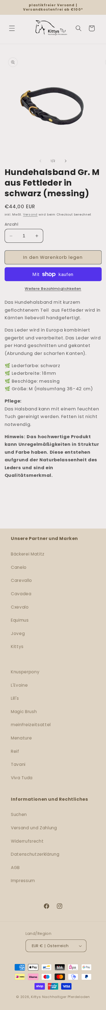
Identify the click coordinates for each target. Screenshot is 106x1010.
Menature (21, 738)
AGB (15, 867)
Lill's (15, 698)
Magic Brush (24, 711)
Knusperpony (25, 672)
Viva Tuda (22, 778)
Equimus (20, 620)
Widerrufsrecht (27, 841)
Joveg (18, 633)
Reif (15, 751)
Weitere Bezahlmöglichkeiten (53, 288)
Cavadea (21, 594)
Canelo (19, 567)
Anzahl (11, 224)
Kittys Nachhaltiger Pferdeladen (60, 996)
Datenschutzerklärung (35, 854)
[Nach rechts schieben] (65, 161)
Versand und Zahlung (34, 828)
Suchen (19, 814)
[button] (11, 28)
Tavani (18, 764)
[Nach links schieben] (40, 161)
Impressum (23, 880)
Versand (30, 214)
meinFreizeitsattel (31, 724)
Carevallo (21, 580)
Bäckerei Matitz (28, 554)
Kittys (17, 646)
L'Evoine (19, 685)
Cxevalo (20, 607)
